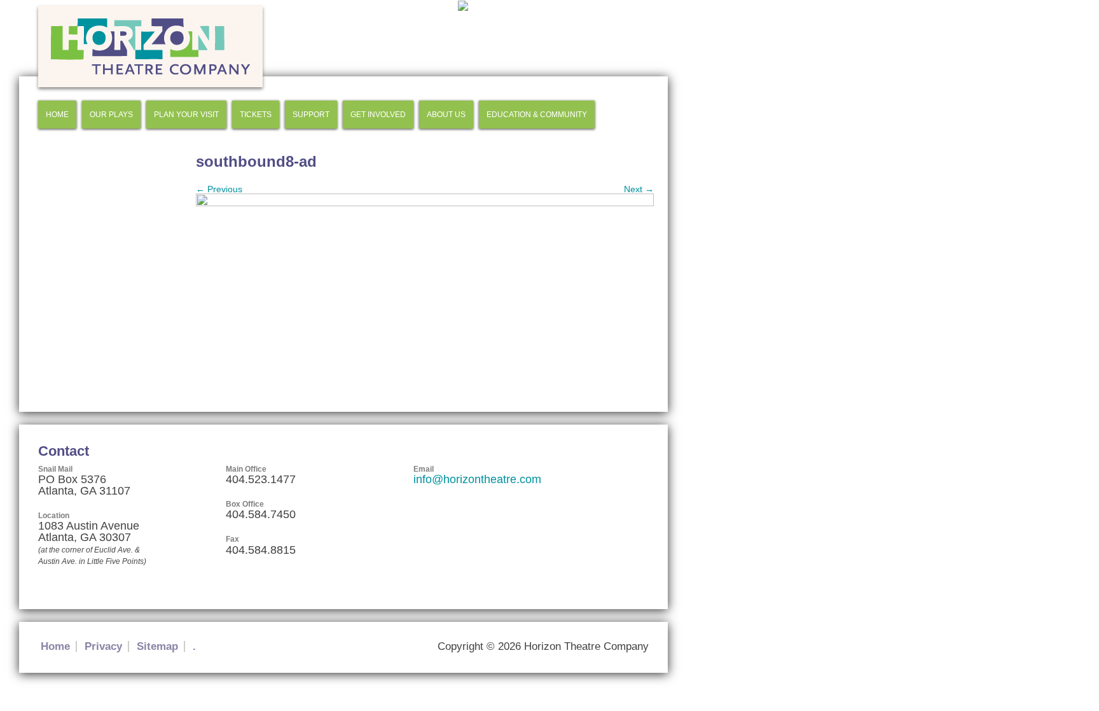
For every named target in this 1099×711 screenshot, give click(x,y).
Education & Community (537, 114)
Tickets (256, 114)
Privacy (103, 646)
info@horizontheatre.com (477, 479)
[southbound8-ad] (425, 203)
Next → (639, 189)
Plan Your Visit (186, 114)
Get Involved (378, 114)
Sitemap (157, 646)
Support (311, 114)
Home (57, 114)
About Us (446, 114)
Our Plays (111, 114)
